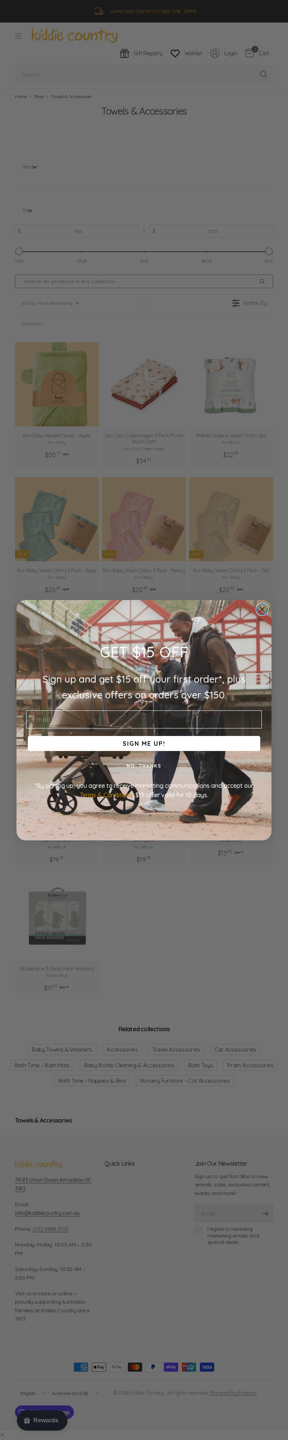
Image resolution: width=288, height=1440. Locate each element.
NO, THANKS (144, 766)
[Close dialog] (262, 609)
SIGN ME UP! (144, 743)
